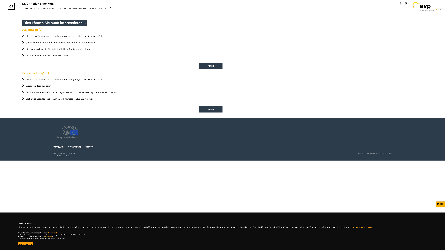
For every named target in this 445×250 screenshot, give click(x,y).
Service (102, 8)
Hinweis (48, 236)
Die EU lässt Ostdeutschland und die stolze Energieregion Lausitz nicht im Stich (65, 36)
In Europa (61, 8)
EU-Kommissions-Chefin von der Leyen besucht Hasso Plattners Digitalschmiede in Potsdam (71, 92)
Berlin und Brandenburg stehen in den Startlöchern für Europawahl (59, 98)
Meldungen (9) (32, 29)
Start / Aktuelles (31, 8)
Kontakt (89, 147)
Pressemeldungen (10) (37, 73)
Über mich (48, 8)
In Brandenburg (77, 8)
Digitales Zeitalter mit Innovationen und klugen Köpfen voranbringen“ (61, 42)
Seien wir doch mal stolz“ (38, 85)
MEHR (211, 66)
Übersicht (52, 233)
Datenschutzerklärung (363, 227)
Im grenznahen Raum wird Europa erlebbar (47, 55)
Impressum (58, 147)
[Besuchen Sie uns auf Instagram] (400, 4)
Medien (92, 8)
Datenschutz (74, 147)
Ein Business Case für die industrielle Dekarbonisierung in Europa (59, 49)
